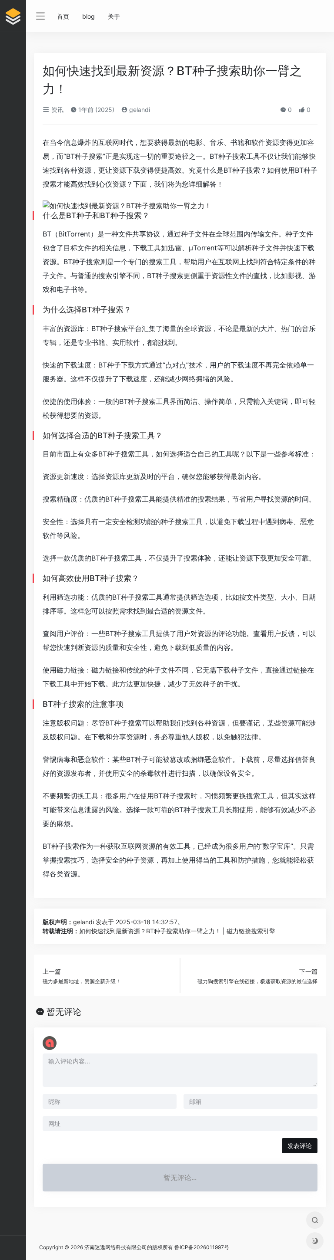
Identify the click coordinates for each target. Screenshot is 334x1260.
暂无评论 (64, 1012)
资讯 (56, 109)
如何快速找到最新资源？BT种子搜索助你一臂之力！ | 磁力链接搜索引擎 (177, 931)
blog (88, 16)
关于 (114, 16)
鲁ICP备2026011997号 (201, 1247)
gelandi (138, 109)
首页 (63, 16)
